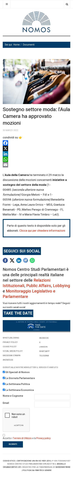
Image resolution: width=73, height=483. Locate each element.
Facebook (44, 338)
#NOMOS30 (8, 359)
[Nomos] (36, 22)
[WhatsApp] (36, 159)
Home (16, 44)
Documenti (28, 44)
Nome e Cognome (13, 396)
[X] (36, 148)
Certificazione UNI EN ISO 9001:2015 (34, 460)
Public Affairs (38, 286)
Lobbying (61, 286)
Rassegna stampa (11, 355)
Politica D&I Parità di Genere (37, 470)
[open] (7, 4)
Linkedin (43, 346)
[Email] (36, 164)
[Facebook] (36, 143)
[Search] (67, 4)
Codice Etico (9, 460)
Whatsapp (44, 351)
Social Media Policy (13, 351)
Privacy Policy (10, 342)
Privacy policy (43, 438)
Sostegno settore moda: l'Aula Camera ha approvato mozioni (36, 116)
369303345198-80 (62, 467)
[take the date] (36, 325)
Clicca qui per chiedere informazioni (42, 231)
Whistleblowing (11, 337)
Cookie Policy (9, 346)
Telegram (44, 355)
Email (6, 403)
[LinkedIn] (36, 154)
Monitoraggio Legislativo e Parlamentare (29, 294)
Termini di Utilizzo (22, 438)
